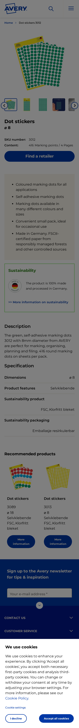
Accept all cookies (56, 718)
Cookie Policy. (17, 698)
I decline (16, 718)
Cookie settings (15, 707)
